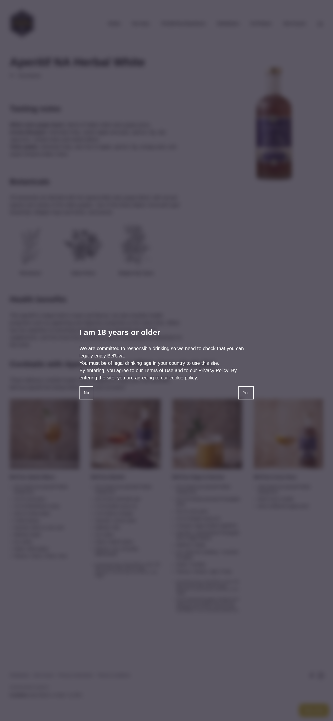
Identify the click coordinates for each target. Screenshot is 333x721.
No (86, 393)
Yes (246, 393)
